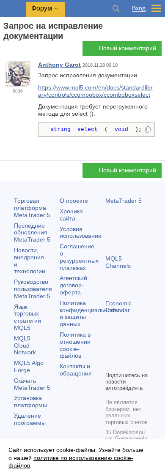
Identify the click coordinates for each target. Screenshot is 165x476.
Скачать (32, 384)
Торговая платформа (32, 207)
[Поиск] (116, 8)
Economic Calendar (118, 307)
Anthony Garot (59, 64)
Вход (139, 8)
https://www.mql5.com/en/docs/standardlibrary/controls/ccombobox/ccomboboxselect (95, 91)
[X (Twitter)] (137, 350)
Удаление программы (30, 419)
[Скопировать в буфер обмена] (147, 130)
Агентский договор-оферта (73, 285)
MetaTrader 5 (123, 200)
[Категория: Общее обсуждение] (16, 50)
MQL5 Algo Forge (29, 366)
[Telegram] (124, 350)
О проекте (74, 200)
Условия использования (81, 232)
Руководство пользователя (33, 288)
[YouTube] (110, 364)
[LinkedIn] (124, 364)
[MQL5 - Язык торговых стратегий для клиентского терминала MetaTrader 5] (13, 8)
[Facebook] (110, 350)
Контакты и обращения (76, 370)
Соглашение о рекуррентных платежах (79, 257)
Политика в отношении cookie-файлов (75, 345)
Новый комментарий (127, 48)
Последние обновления (32, 232)
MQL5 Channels (118, 262)
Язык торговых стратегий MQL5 (27, 317)
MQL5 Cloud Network (25, 345)
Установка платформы (30, 401)
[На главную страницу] (5, 51)
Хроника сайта (71, 215)
